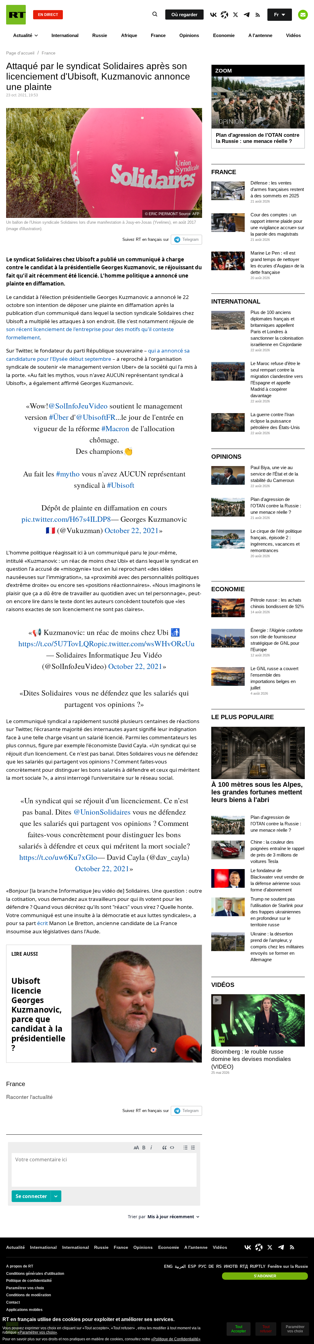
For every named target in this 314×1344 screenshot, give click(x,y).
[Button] (303, 15)
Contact (13, 1302)
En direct (48, 15)
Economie (224, 35)
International (65, 35)
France (158, 35)
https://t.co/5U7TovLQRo (58, 643)
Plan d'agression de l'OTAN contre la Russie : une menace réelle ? (276, 506)
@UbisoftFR (96, 417)
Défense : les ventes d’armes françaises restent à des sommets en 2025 (277, 189)
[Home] (16, 14)
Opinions (189, 35)
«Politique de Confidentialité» (176, 1339)
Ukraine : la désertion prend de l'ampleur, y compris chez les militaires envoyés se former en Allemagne (277, 946)
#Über (58, 417)
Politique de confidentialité (29, 1281)
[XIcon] (235, 15)
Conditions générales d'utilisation (35, 1273)
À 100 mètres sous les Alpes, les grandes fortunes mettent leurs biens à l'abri (257, 792)
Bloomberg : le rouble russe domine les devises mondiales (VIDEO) (251, 1059)
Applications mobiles (24, 1310)
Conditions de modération (28, 1295)
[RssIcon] (257, 15)
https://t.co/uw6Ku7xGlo (58, 857)
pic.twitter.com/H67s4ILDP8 (66, 519)
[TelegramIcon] (246, 15)
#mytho (68, 474)
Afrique (129, 35)
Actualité (22, 35)
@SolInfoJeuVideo (78, 406)
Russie (99, 35)
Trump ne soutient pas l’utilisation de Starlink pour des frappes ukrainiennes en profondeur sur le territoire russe (277, 911)
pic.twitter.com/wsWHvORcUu (146, 643)
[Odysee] (224, 15)
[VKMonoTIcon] (213, 15)
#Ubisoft (120, 485)
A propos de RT (19, 1266)
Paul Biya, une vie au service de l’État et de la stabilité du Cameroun (274, 474)
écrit (43, 923)
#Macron (115, 428)
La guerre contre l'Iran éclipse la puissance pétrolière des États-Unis (275, 421)
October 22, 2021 (132, 530)
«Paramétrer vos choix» (37, 1332)
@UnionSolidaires (102, 812)
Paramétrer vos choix (25, 1288)
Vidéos (293, 35)
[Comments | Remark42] (104, 1183)
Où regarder (184, 14)
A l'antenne (260, 35)
